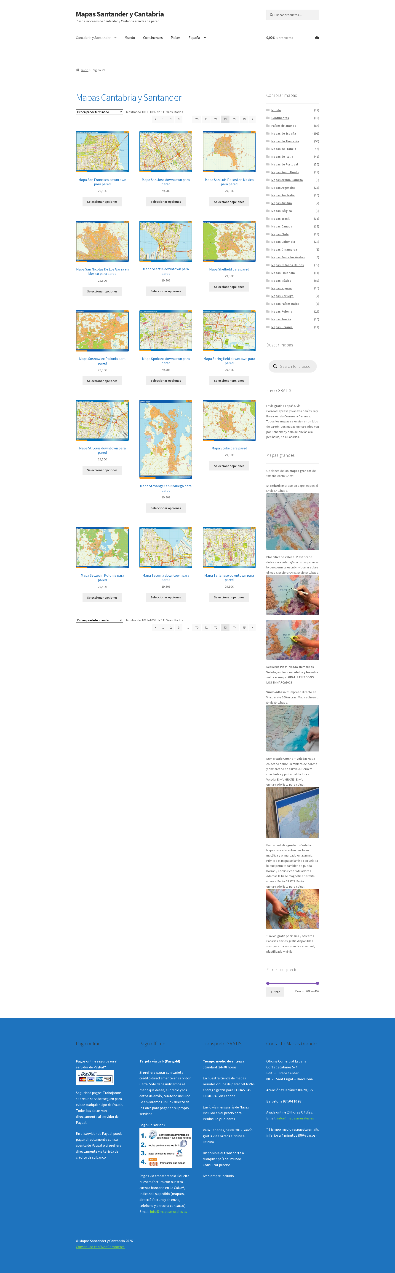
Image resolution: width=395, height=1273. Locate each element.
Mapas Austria (281, 203)
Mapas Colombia (283, 242)
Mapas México (281, 280)
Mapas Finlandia (283, 273)
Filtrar (275, 992)
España (194, 37)
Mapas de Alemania (285, 141)
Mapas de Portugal (284, 164)
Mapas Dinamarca (284, 249)
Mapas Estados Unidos (287, 265)
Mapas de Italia (282, 156)
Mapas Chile (279, 234)
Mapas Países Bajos (285, 304)
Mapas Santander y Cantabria (120, 14)
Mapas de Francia (283, 149)
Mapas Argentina (283, 188)
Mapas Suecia (281, 319)
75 (244, 119)
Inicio (84, 70)
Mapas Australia (283, 195)
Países (176, 37)
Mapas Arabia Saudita (287, 180)
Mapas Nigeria (281, 288)
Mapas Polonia (281, 311)
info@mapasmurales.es (168, 1211)
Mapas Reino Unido (285, 172)
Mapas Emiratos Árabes (288, 257)
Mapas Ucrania (282, 327)
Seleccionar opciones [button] (102, 202)
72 (215, 119)
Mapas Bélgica (281, 211)
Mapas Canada (281, 226)
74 (234, 119)
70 (196, 119)
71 (206, 119)
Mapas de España (283, 133)
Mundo (130, 37)
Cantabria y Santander (93, 37)
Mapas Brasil (280, 218)
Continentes (153, 37)
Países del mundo (283, 126)
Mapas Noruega (282, 296)
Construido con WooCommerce (100, 1246)
